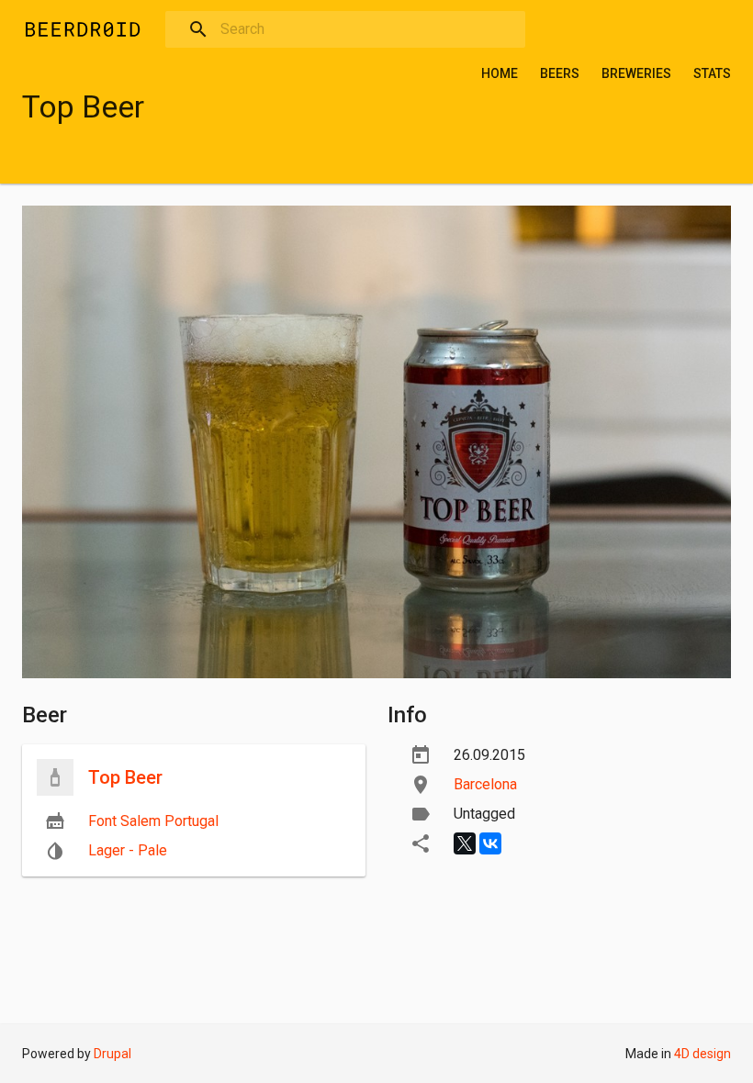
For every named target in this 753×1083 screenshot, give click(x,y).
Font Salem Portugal (153, 821)
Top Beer (125, 777)
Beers (559, 73)
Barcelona (485, 784)
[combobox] (345, 29)
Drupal (112, 1053)
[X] (465, 843)
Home (499, 73)
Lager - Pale (127, 850)
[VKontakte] (490, 843)
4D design (702, 1053)
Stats (712, 73)
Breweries (636, 73)
